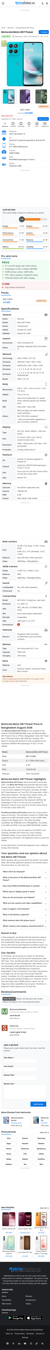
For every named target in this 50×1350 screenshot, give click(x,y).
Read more (23, 681)
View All (43, 1132)
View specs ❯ (16, 1125)
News (4, 1296)
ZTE (25, 1154)
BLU (41, 1164)
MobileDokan (38, 1330)
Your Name (9, 1058)
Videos (28, 1304)
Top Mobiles (6, 1300)
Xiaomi (25, 1138)
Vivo (9, 1138)
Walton (25, 1159)
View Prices (43, 119)
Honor (8, 1149)
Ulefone (9, 1164)
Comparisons (31, 1300)
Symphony (41, 1149)
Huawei (25, 1143)
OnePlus (41, 1159)
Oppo (8, 1143)
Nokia (8, 1159)
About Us (9, 1334)
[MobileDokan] (25, 3)
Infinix (41, 1154)
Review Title (9, 1075)
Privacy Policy (20, 1334)
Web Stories (6, 1304)
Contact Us (40, 1334)
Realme (41, 1143)
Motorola (5, 126)
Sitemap (25, 1337)
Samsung (41, 1138)
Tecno (8, 1154)
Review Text (9, 1084)
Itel (25, 1164)
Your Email (9, 1066)
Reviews (29, 1296)
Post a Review (9, 999)
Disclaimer (30, 1334)
